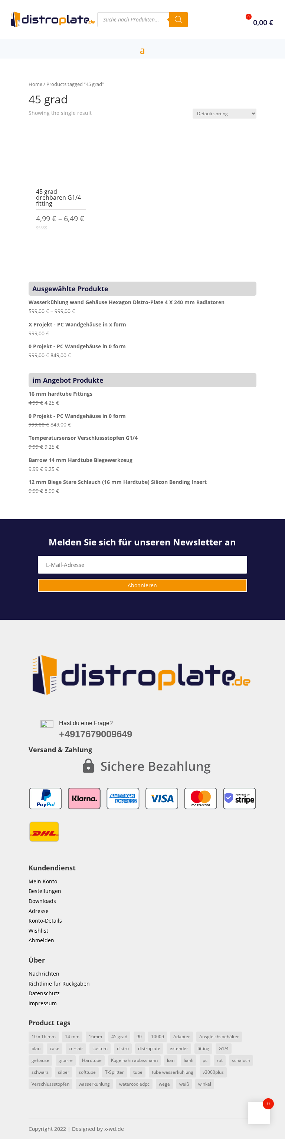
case (54, 1048)
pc (205, 1060)
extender (179, 1048)
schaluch (241, 1060)
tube (137, 1072)
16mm (95, 1036)
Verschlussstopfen (50, 1084)
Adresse (39, 910)
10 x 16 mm (44, 1036)
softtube (87, 1072)
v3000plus (213, 1072)
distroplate (149, 1048)
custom (100, 1048)
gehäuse (40, 1060)
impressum (43, 1003)
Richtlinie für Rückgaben (59, 983)
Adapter (181, 1036)
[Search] (178, 19)
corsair (76, 1048)
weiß (184, 1084)
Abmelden (41, 940)
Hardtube (92, 1060)
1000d (157, 1036)
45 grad (119, 1036)
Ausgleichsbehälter (219, 1036)
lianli (188, 1060)
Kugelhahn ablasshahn (134, 1060)
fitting (203, 1048)
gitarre (66, 1060)
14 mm (72, 1036)
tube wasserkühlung (172, 1072)
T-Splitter (114, 1072)
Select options (60, 242)
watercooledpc (134, 1084)
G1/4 (224, 1048)
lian (170, 1060)
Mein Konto (43, 881)
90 (139, 1036)
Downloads (42, 900)
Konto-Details (45, 920)
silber (63, 1072)
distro (123, 1048)
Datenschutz (44, 993)
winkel (204, 1084)
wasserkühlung (94, 1084)
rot (220, 1060)
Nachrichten (44, 973)
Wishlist (38, 930)
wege (164, 1084)
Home (35, 84)
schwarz (40, 1072)
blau (36, 1048)
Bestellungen (45, 890)
